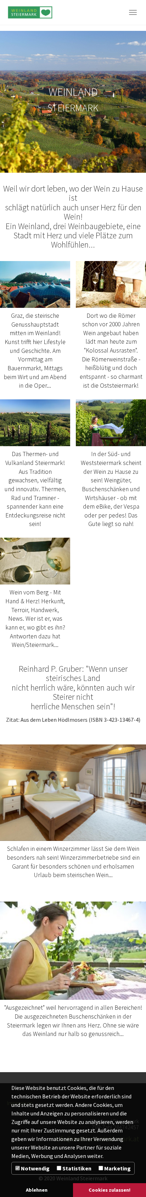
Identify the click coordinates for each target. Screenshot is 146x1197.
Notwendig (35, 1168)
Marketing (117, 1168)
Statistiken (76, 1168)
